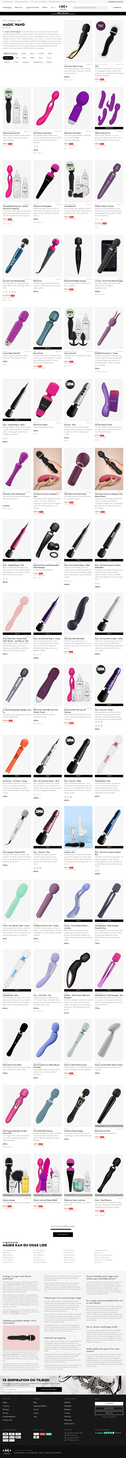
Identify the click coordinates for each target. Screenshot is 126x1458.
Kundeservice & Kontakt (115, 1)
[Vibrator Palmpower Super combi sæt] (78, 1187)
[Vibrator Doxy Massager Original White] (17, 841)
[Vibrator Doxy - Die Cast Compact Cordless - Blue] (109, 841)
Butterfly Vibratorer (9, 1257)
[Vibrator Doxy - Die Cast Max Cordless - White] (109, 627)
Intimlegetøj (11, 20)
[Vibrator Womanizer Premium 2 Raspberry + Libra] (47, 482)
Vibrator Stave (98, 1253)
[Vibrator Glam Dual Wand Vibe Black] (78, 627)
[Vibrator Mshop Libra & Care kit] (17, 122)
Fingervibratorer (8, 1262)
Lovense (67, 1413)
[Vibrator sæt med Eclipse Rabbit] (47, 1187)
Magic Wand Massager (40, 1262)
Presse (35, 1413)
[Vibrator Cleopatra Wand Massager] (78, 1118)
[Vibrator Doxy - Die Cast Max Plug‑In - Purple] (47, 627)
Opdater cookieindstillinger (53, 1452)
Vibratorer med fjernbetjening (103, 1255)
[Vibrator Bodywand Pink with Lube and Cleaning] (78, 698)
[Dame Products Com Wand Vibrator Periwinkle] (47, 1051)
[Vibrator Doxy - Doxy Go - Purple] (109, 698)
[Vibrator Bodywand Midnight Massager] (78, 270)
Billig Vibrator (7, 1253)
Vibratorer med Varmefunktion (103, 1260)
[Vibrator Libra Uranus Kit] (78, 341)
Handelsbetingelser (20, 1452)
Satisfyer (67, 1402)
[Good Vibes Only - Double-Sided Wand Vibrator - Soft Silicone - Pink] (17, 627)
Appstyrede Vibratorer (9, 1250)
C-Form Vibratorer (8, 1260)
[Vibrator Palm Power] (47, 270)
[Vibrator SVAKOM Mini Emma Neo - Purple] (47, 913)
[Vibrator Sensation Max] (78, 841)
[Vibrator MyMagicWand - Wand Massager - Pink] (109, 983)
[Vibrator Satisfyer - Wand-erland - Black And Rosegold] (78, 983)
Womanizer (68, 1420)
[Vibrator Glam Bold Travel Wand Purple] (78, 482)
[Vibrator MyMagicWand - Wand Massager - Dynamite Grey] (109, 913)
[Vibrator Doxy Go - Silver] (78, 412)
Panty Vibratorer (69, 1250)
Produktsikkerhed (9, 1417)
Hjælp (5, 1402)
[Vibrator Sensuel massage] (17, 1187)
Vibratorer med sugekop (101, 1257)
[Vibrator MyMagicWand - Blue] (17, 983)
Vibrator (19, 20)
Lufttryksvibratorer (39, 1260)
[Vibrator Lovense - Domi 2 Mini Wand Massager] (109, 270)
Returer (5, 1413)
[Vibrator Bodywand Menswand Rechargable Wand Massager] (47, 554)
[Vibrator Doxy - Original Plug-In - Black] (17, 412)
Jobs (35, 1417)
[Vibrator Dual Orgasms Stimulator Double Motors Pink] (17, 1118)
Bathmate (67, 1409)
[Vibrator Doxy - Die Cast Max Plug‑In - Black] (78, 554)
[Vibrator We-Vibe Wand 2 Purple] (109, 412)
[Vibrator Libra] (109, 52)
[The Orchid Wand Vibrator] (47, 1118)
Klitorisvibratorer (38, 1253)
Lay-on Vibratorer (38, 1255)
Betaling (6, 1409)
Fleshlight (67, 1406)
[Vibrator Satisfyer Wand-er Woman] (109, 196)
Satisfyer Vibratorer (70, 1260)
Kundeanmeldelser (40, 1406)
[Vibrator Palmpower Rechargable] (47, 196)
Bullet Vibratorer (8, 1255)
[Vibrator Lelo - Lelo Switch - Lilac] (47, 983)
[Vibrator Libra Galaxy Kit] (78, 196)
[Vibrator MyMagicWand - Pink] (109, 769)
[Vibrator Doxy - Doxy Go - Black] (78, 769)
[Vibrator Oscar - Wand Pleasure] (109, 1187)
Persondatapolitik (32, 1452)
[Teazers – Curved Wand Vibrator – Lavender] (78, 913)
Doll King (67, 1417)
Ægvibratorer (98, 1262)
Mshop (5, 20)
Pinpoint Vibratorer (69, 1255)
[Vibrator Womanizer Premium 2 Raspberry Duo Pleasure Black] (109, 482)
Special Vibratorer (69, 1262)
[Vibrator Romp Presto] (47, 341)
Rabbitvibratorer (69, 1257)
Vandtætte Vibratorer (100, 1250)
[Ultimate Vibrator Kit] (109, 122)
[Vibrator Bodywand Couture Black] (17, 1051)
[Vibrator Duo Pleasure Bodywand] (47, 122)
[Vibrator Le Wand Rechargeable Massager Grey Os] (17, 698)
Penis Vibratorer (69, 1253)
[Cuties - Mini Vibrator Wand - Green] (17, 913)
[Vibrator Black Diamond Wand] (109, 1118)
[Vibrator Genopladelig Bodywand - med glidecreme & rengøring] (17, 196)
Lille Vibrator (37, 1257)
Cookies (41, 1452)
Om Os (36, 1409)
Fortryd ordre (7, 1420)
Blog (35, 1402)
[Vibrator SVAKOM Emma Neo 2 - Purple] (109, 341)
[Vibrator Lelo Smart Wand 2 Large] (78, 52)
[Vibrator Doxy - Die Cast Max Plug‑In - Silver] (47, 769)
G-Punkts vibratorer (39, 1250)
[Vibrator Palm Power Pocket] (47, 412)
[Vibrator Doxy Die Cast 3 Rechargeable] (17, 270)
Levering (6, 1406)
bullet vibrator (14, 1312)
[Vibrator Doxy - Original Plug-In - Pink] (17, 554)
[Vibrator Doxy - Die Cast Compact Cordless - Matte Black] (109, 554)
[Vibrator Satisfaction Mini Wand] (78, 122)
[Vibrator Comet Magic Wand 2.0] (17, 341)
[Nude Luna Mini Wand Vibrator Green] (109, 1051)
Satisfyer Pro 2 (69, 1424)
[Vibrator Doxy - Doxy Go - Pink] (47, 841)
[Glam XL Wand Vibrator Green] (78, 1051)
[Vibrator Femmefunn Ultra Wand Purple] (17, 482)
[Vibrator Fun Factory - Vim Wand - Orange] (17, 769)
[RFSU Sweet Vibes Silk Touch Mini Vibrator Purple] (47, 698)
